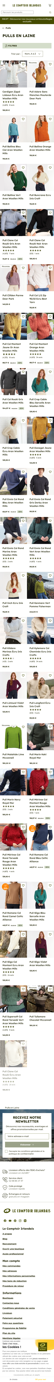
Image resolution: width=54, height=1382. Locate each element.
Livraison (7, 1313)
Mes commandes (11, 1266)
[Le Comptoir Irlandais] (27, 5)
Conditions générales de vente (19, 1308)
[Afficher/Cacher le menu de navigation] (3, 5)
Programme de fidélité (14, 1328)
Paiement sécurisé (12, 1318)
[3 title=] (8, 102)
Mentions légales (11, 1338)
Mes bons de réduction (15, 1281)
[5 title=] (13, 102)
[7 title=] (11, 354)
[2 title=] (6, 102)
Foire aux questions (13, 1323)
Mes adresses (10, 1271)
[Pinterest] (15, 1220)
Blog (5, 1239)
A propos (7, 1234)
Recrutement (9, 1244)
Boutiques (8, 1298)
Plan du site (9, 1333)
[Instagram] (20, 1220)
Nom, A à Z (30, 54)
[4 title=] (11, 102)
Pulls (8, 28)
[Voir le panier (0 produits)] (50, 5)
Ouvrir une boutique (13, 1249)
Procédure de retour (13, 1286)
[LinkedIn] (25, 1220)
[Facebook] (5, 1220)
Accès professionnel (13, 1254)
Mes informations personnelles (19, 1276)
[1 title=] (4, 102)
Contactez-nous (11, 1303)
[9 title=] (13, 354)
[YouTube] (10, 1220)
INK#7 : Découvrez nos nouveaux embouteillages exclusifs (27, 20)
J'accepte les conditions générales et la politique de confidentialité (26, 1152)
